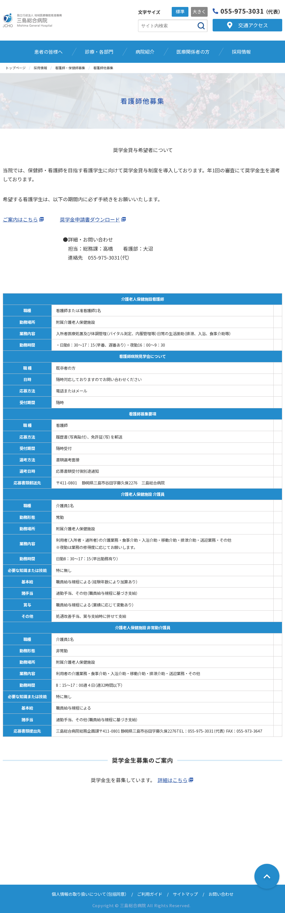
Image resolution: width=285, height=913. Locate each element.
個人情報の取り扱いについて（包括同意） (89, 894)
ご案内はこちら (20, 219)
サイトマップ (185, 894)
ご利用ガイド (149, 894)
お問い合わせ (221, 894)
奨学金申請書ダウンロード (90, 219)
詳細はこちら (173, 779)
